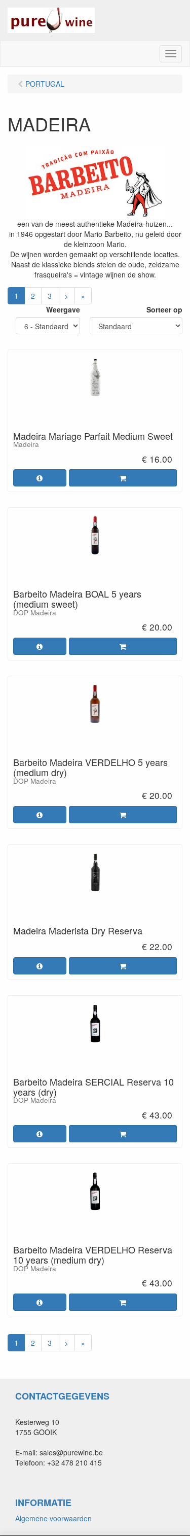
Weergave (63, 309)
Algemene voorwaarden (53, 1518)
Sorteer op (164, 309)
